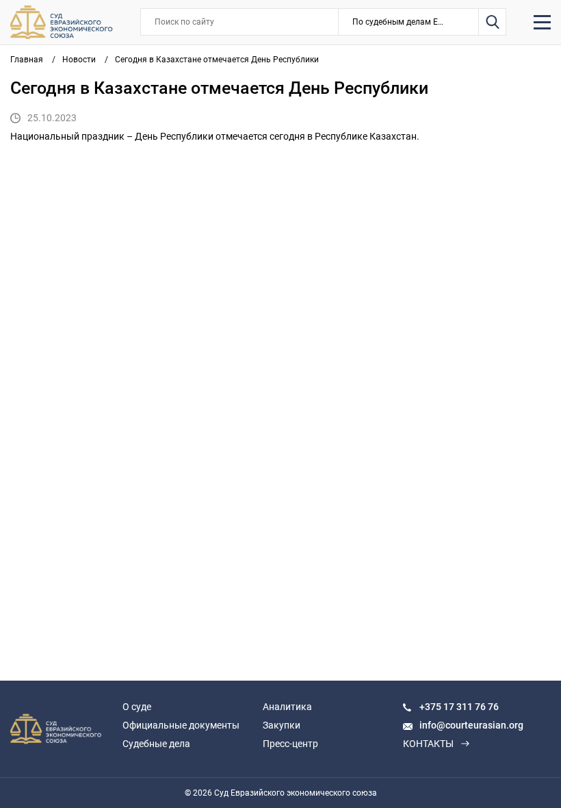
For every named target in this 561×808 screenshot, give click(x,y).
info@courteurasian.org (471, 725)
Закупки (281, 725)
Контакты (428, 743)
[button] (409, 22)
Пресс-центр (290, 743)
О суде (136, 706)
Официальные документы (180, 725)
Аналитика (287, 706)
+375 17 (437, 706)
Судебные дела (156, 743)
